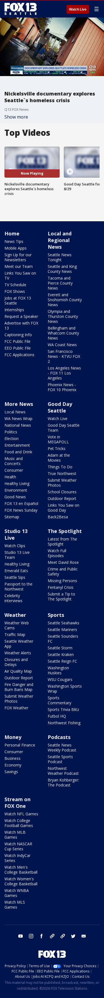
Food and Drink (18, 451)
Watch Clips (14, 545)
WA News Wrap (18, 418)
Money (12, 737)
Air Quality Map (18, 671)
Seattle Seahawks (63, 622)
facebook (41, 936)
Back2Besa (58, 516)
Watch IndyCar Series (17, 858)
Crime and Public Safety (63, 571)
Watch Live (78, 9)
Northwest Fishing (64, 722)
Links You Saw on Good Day (63, 507)
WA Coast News (62, 344)
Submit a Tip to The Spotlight (61, 596)
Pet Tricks (56, 448)
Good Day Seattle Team (64, 428)
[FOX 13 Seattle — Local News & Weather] (20, 9)
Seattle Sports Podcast (60, 759)
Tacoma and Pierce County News (60, 283)
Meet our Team (18, 266)
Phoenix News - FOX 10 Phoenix (62, 387)
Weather (15, 615)
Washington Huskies (58, 670)
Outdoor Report (62, 498)
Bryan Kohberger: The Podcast (63, 782)
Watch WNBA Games (16, 893)
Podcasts (59, 737)
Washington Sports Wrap (65, 688)
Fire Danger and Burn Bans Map (18, 687)
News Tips (13, 241)
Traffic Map (14, 634)
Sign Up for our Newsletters (18, 257)
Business (12, 758)
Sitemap (11, 516)
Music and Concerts (13, 461)
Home (11, 233)
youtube (20, 936)
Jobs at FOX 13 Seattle (17, 300)
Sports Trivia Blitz (63, 709)
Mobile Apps (15, 248)
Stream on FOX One (17, 802)
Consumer (13, 470)
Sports (56, 615)
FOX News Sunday (20, 510)
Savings (11, 771)
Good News (15, 496)
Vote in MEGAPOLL (58, 439)
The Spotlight (65, 531)
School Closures (62, 491)
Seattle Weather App (18, 643)
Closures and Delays (16, 662)
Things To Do (60, 466)
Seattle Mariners (62, 629)
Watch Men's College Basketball (20, 869)
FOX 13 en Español (21, 503)
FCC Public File (17, 341)
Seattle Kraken (61, 654)
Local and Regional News (60, 240)
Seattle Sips (14, 577)
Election (11, 438)
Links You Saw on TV (20, 275)
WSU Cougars (60, 679)
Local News (15, 411)
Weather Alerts (17, 652)
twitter (73, 936)
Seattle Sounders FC (63, 639)
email (83, 936)
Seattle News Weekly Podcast (62, 747)
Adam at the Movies (59, 458)
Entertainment (17, 445)
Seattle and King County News (62, 269)
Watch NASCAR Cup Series (18, 846)
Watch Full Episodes (57, 553)
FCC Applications (19, 354)
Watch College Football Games (18, 823)
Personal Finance (19, 745)
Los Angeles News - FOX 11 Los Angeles (64, 373)
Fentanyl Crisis (60, 587)
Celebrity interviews (13, 598)
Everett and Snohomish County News (65, 299)
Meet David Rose (63, 562)
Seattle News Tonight (60, 257)
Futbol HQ (57, 716)
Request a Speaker (21, 316)
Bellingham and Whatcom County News (63, 333)
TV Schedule (15, 284)
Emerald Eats (16, 570)
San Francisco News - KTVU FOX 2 (64, 356)
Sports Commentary (59, 700)
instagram (31, 936)
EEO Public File (17, 348)
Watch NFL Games (21, 813)
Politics (10, 431)
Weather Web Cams (16, 625)
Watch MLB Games (15, 834)
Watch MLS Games (14, 904)
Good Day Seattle (60, 407)
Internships (14, 309)
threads (62, 936)
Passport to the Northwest (18, 586)
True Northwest (62, 473)
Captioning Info (18, 334)
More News (18, 404)
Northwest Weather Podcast (63, 771)
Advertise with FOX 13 (21, 325)
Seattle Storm (60, 647)
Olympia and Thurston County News (63, 316)
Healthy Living (16, 483)
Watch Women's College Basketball (20, 881)
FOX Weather (16, 707)
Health (10, 476)
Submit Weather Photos (62, 482)
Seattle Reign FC (62, 661)
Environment (15, 490)
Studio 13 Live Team (17, 555)
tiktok (52, 936)
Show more (16, 117)
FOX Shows (14, 291)
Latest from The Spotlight (62, 541)
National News (17, 425)
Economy (12, 765)
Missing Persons (62, 580)
